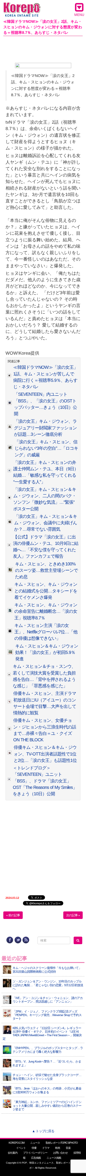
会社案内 (12, 1152)
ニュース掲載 (54, 1157)
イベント (21, 1147)
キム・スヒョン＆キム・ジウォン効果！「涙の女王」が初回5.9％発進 (46, 652)
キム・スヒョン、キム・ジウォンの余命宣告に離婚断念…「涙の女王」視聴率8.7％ (45, 611)
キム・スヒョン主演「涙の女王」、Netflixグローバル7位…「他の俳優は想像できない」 (45, 632)
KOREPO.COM (16, 1142)
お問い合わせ (60, 1152)
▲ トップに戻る (43, 1131)
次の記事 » (73, 915)
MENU (79, 15)
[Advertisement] (43, 49)
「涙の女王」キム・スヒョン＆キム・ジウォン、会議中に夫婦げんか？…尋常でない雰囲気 (45, 523)
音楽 (68, 1147)
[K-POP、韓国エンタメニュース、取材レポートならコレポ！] (22, 6)
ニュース (35, 1142)
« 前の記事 (13, 915)
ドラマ (45, 1147)
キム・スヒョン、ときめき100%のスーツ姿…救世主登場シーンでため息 (46, 570)
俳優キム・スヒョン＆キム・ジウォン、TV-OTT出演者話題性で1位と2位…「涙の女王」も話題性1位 (45, 754)
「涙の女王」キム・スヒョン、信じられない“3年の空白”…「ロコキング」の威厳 (46, 448)
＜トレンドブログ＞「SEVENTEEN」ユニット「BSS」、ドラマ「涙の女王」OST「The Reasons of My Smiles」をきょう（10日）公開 (45, 780)
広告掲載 (36, 1157)
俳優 (34, 1147)
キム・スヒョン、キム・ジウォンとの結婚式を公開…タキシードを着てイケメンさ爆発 (45, 591)
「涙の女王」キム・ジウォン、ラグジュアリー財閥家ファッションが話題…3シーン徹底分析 (45, 428)
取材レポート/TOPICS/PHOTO (62, 1142)
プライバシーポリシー (35, 1152)
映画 (57, 1147)
